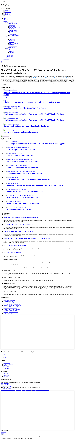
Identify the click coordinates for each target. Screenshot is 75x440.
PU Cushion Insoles (14, 35)
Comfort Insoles (13, 31)
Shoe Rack (11, 52)
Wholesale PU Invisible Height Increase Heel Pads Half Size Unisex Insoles (32, 102)
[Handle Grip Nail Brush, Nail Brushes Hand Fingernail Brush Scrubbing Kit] (12, 183)
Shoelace (11, 51)
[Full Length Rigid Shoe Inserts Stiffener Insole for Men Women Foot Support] (11, 141)
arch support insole (36, 390)
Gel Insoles (12, 26)
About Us (6, 19)
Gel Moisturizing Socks (38, 77)
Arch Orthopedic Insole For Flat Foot (20, 150)
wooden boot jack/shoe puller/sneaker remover (21, 132)
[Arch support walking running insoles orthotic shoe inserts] (12, 177)
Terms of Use (7, 367)
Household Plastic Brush (9, 300)
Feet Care (11, 49)
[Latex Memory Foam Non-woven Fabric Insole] (20, 171)
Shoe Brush (12, 40)
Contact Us (6, 59)
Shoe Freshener (13, 46)
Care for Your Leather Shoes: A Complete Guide (18, 231)
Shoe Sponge (12, 47)
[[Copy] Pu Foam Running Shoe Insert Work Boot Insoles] (12, 106)
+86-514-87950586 (5, 383)
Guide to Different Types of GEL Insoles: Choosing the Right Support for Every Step (29, 238)
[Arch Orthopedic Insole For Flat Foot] (18, 147)
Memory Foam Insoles (14, 27)
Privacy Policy (7, 368)
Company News (10, 55)
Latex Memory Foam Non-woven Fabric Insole (24, 173)
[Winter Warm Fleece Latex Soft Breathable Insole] (16, 189)
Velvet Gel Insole (58, 77)
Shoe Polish (12, 39)
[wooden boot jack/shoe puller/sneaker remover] (12, 130)
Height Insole (12, 32)
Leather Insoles (12, 29)
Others (8, 48)
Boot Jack (11, 44)
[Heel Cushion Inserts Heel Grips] (16, 207)
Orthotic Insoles (13, 23)
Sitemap (9, 388)
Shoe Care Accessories (11, 36)
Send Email (3, 432)
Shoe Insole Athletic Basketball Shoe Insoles (14, 306)
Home (5, 18)
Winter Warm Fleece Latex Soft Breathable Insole (25, 191)
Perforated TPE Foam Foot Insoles (12, 309)
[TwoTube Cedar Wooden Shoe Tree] (14, 153)
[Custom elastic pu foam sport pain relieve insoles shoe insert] (12, 124)
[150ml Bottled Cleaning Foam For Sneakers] (19, 159)
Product (5, 21)
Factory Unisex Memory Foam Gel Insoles (22, 167)
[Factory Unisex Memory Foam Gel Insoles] (16, 165)
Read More (6, 97)
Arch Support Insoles (26, 390)
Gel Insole (12, 390)
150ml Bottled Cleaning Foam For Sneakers (22, 161)
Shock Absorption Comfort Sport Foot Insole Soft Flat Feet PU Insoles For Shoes (34, 114)
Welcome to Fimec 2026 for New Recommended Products (21, 217)
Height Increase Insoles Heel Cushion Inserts (23, 197)
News (5, 53)
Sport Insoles (12, 25)
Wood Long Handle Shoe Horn (11, 312)
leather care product (5, 390)
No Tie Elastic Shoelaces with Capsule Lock (22, 203)
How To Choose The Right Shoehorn (15, 245)
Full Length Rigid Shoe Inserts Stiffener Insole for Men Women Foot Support (35, 144)
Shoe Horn (11, 42)
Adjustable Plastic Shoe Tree (10, 310)
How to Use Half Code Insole (12, 252)
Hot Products (4, 388)
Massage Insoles (13, 30)
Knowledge (6, 57)
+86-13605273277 (5, 384)
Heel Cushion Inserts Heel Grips (18, 209)
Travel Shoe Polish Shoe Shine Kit (12, 304)
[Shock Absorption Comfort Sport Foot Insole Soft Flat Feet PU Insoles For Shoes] (11, 112)
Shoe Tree (11, 38)
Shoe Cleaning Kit (13, 43)
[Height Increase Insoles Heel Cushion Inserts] (20, 195)
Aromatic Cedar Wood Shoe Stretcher (12, 305)
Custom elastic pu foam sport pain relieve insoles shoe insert (26, 126)
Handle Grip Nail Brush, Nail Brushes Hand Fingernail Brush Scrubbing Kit (35, 185)
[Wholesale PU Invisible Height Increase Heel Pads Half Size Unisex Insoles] (6, 100)
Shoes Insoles (9, 22)
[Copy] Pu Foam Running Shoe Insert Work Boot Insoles (25, 108)
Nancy (2, 433)
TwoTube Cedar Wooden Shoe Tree (19, 155)
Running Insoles (45, 390)
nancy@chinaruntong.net (6, 386)
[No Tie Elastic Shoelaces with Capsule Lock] (13, 201)
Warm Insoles (12, 34)
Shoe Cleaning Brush (68, 77)
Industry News (9, 56)
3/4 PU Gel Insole (49, 77)
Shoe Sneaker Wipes (8, 301)
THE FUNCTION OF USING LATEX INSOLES (18, 224)
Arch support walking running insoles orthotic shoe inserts (28, 179)
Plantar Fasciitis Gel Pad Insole (11, 302)
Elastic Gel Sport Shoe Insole (10, 308)
